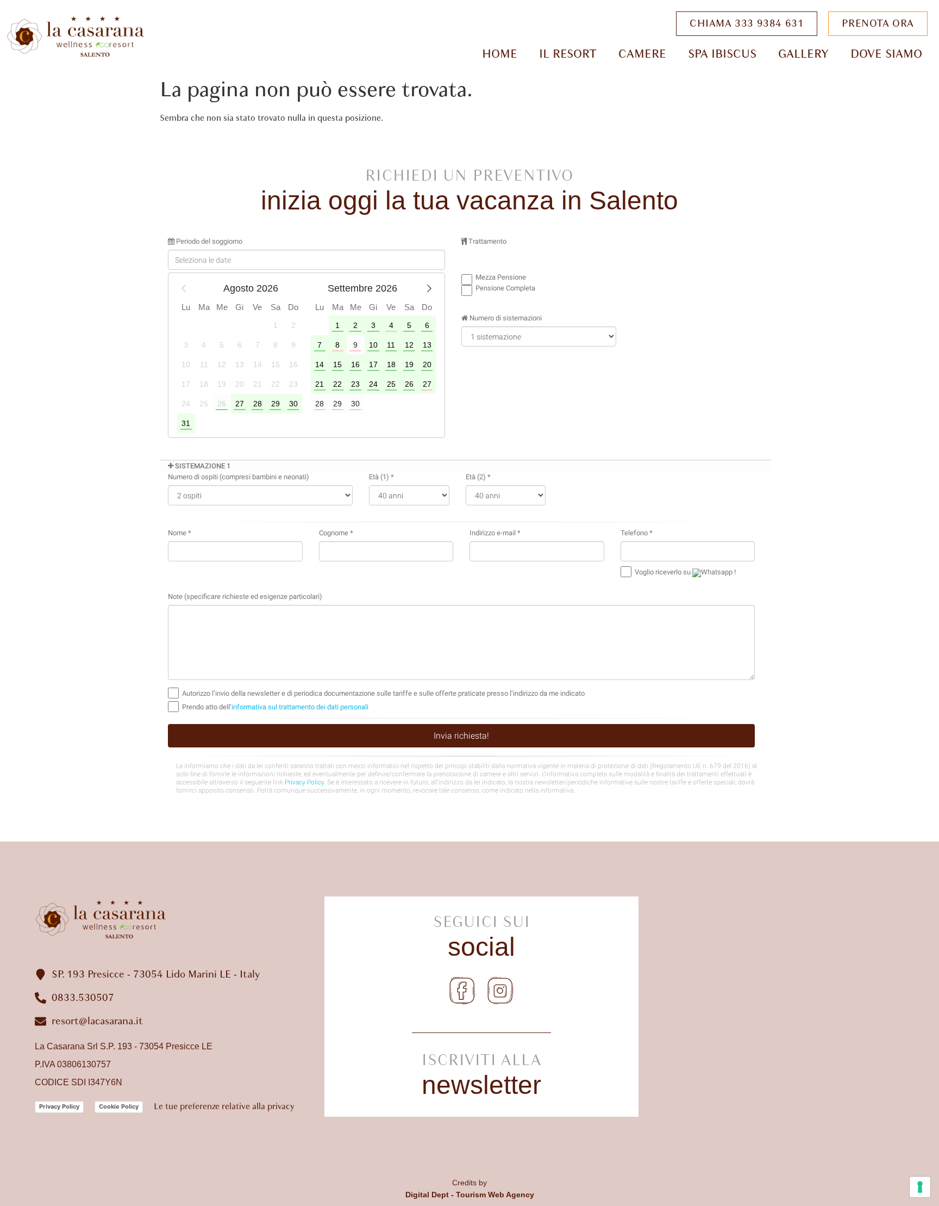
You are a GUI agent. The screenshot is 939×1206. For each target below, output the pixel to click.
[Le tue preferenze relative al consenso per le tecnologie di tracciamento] (920, 1187)
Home (499, 54)
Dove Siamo (886, 54)
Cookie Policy (119, 1106)
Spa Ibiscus (722, 54)
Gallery (803, 54)
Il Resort (568, 54)
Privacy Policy (59, 1106)
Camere (642, 54)
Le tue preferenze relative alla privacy (224, 1106)
